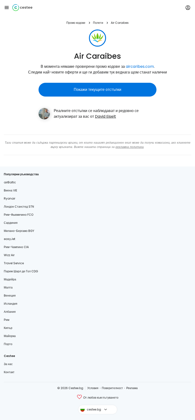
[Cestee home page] (22, 7)
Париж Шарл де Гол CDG (21, 271)
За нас (8, 364)
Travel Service (14, 263)
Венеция (10, 295)
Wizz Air (9, 255)
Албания (10, 312)
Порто (8, 344)
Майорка (10, 336)
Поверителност (112, 388)
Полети (98, 23)
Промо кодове (75, 23)
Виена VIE (10, 190)
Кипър (8, 328)
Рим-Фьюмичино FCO (18, 215)
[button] (6, 7)
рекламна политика (130, 147)
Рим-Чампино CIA (16, 247)
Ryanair (9, 198)
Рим (6, 320)
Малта (8, 287)
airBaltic (10, 182)
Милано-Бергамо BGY (19, 231)
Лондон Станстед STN (19, 207)
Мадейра (10, 279)
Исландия (10, 304)
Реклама (132, 388)
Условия (92, 388)
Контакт (9, 372)
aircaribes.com (140, 66)
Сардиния (11, 223)
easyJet (9, 239)
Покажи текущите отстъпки (97, 89)
